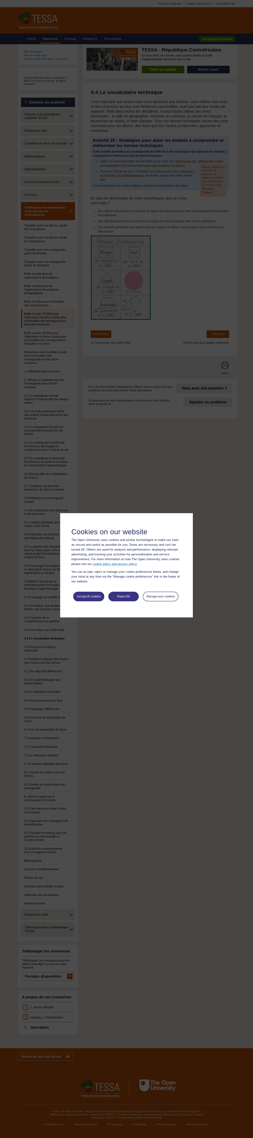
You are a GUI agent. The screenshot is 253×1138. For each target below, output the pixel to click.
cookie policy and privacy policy (115, 564)
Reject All (123, 596)
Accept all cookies (89, 596)
